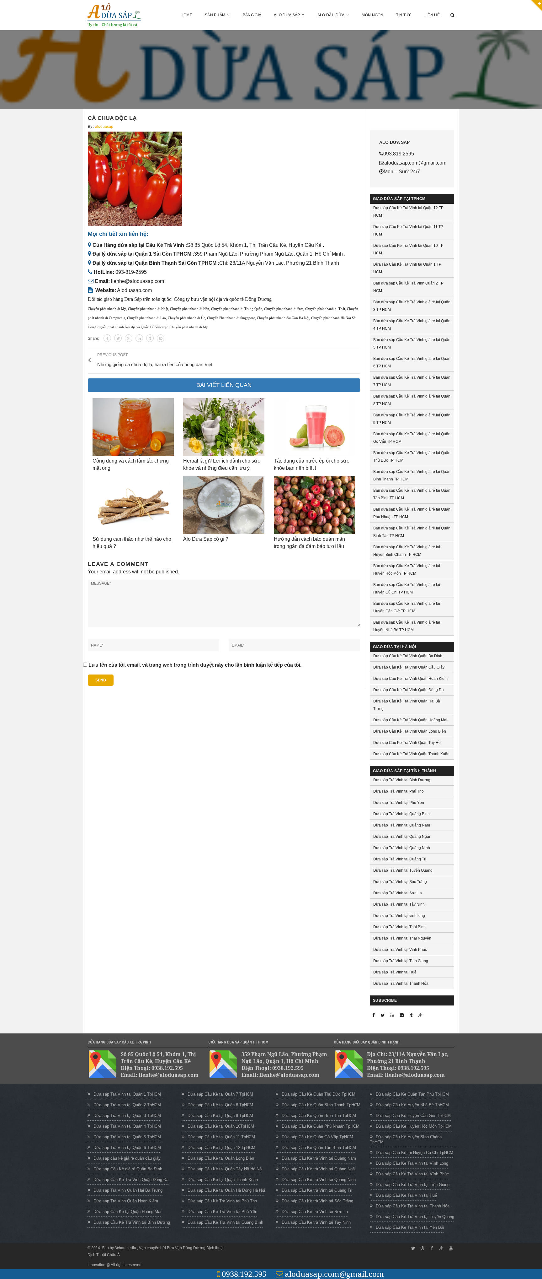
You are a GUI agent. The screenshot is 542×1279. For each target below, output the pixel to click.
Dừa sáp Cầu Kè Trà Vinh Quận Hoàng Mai (410, 720)
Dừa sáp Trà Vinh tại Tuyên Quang (403, 870)
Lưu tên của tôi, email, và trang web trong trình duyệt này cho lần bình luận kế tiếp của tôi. (194, 665)
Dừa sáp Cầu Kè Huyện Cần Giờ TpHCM (413, 1115)
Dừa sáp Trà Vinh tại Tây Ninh (399, 904)
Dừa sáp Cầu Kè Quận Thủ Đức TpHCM (318, 1094)
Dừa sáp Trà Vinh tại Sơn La (397, 893)
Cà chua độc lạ (112, 118)
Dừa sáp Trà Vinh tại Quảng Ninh (401, 848)
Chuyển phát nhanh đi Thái (325, 309)
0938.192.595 (244, 1274)
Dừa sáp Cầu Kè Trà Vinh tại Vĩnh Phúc (412, 1174)
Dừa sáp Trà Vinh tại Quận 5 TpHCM (127, 1137)
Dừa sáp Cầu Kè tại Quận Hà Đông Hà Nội (226, 1190)
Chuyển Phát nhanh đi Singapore (231, 318)
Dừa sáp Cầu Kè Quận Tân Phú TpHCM (412, 1094)
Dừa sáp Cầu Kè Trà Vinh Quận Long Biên (409, 731)
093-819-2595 (131, 272)
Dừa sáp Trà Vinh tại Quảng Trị (399, 859)
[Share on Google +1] (128, 338)
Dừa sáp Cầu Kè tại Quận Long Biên (221, 1158)
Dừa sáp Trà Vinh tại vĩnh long (399, 915)
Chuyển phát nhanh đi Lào (146, 318)
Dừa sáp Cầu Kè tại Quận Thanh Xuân (223, 1179)
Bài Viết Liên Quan (224, 385)
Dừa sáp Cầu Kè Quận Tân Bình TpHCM (319, 1147)
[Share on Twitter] (118, 338)
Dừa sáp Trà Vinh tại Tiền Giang (400, 961)
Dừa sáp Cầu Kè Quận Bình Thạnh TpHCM (321, 1105)
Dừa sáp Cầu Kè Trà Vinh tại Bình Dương (131, 1222)
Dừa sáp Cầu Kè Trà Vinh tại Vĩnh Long (412, 1163)
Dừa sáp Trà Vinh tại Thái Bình (399, 927)
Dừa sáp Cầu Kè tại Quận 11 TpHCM (221, 1137)
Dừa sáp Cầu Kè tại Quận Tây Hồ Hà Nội (225, 1169)
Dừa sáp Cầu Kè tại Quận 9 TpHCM (220, 1115)
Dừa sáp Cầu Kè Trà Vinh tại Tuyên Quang (415, 1216)
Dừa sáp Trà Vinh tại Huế (395, 972)
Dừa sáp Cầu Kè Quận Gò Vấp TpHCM (317, 1137)
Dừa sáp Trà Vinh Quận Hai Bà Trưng (127, 1190)
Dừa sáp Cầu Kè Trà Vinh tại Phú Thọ (222, 1201)
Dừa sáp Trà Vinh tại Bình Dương (401, 780)
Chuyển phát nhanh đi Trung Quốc (236, 309)
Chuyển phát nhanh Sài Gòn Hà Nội (283, 318)
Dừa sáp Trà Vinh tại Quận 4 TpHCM (127, 1126)
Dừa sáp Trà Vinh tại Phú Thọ (398, 791)
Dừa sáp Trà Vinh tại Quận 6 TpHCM (127, 1147)
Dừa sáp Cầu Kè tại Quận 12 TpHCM (221, 1147)
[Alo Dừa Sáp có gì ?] (223, 505)
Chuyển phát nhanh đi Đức (283, 309)
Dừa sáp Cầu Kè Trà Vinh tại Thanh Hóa (412, 1206)
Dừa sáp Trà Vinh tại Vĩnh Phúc (400, 949)
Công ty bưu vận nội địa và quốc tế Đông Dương (223, 299)
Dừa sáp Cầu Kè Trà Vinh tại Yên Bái (410, 1227)
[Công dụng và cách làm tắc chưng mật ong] (133, 427)
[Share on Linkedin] (139, 338)
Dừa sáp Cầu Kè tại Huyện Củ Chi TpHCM (414, 1152)
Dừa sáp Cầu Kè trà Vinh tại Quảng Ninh (319, 1179)
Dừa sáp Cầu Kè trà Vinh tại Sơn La (315, 1211)
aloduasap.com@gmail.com (334, 1274)
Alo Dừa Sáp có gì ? (205, 539)
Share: (93, 338)
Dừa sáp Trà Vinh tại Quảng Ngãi (401, 836)
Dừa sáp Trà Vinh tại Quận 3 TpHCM (127, 1115)
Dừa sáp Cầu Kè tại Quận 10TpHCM (221, 1126)
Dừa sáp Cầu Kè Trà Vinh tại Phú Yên (222, 1211)
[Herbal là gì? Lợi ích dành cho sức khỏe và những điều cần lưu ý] (223, 427)
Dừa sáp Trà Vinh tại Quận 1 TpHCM (127, 1094)
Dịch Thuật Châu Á (104, 1255)
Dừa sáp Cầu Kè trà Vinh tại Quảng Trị (317, 1190)
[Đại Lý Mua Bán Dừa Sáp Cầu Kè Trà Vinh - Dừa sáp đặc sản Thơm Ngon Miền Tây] (114, 14)
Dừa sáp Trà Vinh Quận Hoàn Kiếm (125, 1201)
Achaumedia (125, 1248)
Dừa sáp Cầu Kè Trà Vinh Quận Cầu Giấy (408, 667)
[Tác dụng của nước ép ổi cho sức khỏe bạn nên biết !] (314, 427)
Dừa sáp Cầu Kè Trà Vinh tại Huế (406, 1195)
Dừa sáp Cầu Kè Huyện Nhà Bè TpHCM (412, 1105)
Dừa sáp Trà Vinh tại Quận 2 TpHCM (127, 1105)
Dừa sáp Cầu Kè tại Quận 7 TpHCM (220, 1094)
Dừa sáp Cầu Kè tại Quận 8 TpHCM (220, 1105)
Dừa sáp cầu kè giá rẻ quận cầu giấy (127, 1158)
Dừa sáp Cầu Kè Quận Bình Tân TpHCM (319, 1115)
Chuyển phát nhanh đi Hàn (189, 309)
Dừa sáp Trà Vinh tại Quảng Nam (401, 825)
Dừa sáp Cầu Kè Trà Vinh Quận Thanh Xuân (411, 754)
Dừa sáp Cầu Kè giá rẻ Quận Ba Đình (127, 1169)
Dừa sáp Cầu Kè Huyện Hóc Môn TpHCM (414, 1126)
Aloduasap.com (134, 290)
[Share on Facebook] (107, 338)
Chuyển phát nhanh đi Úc (186, 318)
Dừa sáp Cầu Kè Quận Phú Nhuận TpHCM (320, 1126)
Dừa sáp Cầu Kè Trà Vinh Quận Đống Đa (408, 690)
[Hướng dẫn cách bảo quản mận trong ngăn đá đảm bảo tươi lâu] (314, 505)
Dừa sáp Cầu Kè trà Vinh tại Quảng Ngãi (319, 1169)
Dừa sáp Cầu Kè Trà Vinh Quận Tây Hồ (407, 742)
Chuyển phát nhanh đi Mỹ (107, 309)
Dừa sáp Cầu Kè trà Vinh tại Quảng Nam (319, 1158)
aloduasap (104, 126)
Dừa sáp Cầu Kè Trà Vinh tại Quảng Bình (225, 1222)
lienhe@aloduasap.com (137, 281)
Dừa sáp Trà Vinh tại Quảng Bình (401, 814)
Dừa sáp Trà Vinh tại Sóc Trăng (400, 882)
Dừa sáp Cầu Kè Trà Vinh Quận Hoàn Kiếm (410, 678)
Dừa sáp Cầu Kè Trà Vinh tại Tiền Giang (412, 1184)
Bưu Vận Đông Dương (186, 1248)
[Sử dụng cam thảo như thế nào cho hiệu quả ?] (133, 505)
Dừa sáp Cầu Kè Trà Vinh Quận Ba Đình (407, 656)
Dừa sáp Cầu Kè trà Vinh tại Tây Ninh (316, 1222)
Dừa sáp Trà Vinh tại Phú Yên (398, 802)
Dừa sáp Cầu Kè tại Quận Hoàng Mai (127, 1211)
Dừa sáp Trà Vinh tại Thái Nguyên (402, 938)
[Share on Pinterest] (160, 338)
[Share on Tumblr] (150, 338)
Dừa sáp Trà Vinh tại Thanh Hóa (400, 983)
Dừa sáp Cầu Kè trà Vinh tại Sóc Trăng (317, 1201)
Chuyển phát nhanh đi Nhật (148, 309)
